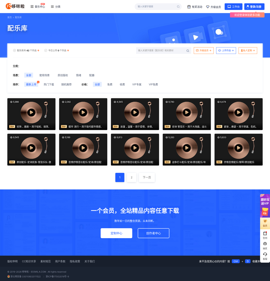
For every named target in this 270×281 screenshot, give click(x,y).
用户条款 (60, 261)
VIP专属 (136, 84)
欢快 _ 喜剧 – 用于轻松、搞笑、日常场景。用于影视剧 (46, 126)
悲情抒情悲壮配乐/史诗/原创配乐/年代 (140, 162)
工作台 (236, 6)
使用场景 (44, 75)
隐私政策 (75, 261)
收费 (122, 84)
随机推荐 (66, 84)
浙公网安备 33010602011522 (25, 276)
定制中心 (116, 233)
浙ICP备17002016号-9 (57, 276)
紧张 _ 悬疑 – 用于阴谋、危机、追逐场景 (245, 126)
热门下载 (49, 84)
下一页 (147, 177)
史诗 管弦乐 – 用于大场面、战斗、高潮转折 (195, 126)
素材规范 (45, 261)
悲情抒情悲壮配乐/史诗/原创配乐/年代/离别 (92, 162)
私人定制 (247, 50)
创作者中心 (153, 233)
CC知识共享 (29, 261)
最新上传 (31, 84)
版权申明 (12, 261)
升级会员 (216, 6)
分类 (57, 6)
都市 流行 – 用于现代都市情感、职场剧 (89, 126)
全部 (28, 75)
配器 (91, 75)
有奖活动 (197, 6)
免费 (109, 84)
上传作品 (226, 50)
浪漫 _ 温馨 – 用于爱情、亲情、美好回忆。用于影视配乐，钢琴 (154, 126)
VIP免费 (153, 84)
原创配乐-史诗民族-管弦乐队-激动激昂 (37, 162)
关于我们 (89, 261)
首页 (9, 17)
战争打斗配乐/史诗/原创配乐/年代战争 (192, 162)
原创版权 (63, 75)
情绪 (78, 75)
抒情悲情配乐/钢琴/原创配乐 (239, 162)
